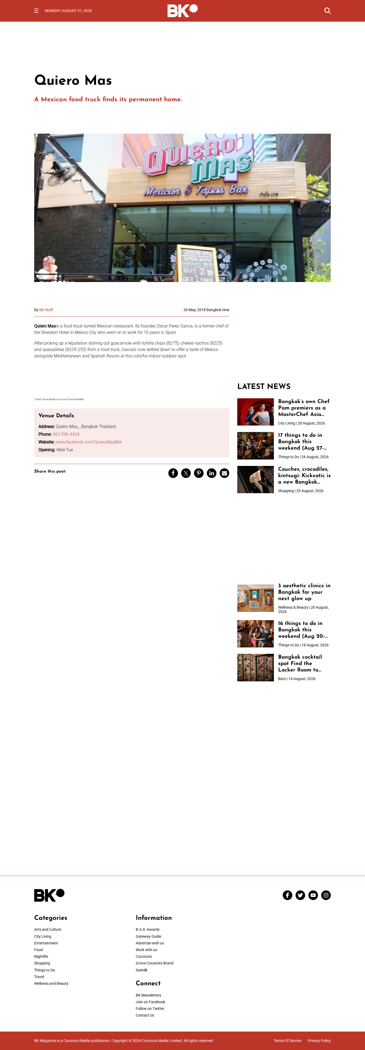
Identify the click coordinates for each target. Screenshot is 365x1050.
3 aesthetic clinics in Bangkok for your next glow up (304, 592)
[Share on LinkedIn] (211, 473)
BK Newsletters (148, 995)
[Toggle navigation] (36, 11)
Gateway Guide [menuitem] (148, 936)
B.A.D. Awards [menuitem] (148, 929)
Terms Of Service (287, 1041)
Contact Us (145, 1015)
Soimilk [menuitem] (141, 970)
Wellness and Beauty (51, 983)
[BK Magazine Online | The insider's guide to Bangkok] (183, 10)
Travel (39, 977)
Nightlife (41, 956)
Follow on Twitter (150, 1008)
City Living (42, 936)
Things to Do (44, 970)
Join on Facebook (150, 1002)
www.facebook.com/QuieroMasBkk (89, 442)
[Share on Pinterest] (199, 473)
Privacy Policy (319, 1041)
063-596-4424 (66, 434)
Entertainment (46, 943)
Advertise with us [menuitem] (150, 943)
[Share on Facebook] (173, 473)
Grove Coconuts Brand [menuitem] (154, 963)
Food (38, 950)
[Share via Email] (224, 473)
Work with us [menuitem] (146, 950)
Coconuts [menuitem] (144, 956)
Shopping (42, 963)
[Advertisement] (284, 341)
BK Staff (46, 310)
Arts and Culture (47, 929)
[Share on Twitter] (186, 473)
